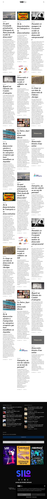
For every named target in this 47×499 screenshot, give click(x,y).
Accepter (24, 494)
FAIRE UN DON (23, 442)
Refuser (38, 494)
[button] (44, 486)
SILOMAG (4, 21)
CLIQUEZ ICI (23, 437)
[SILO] (23, 2)
